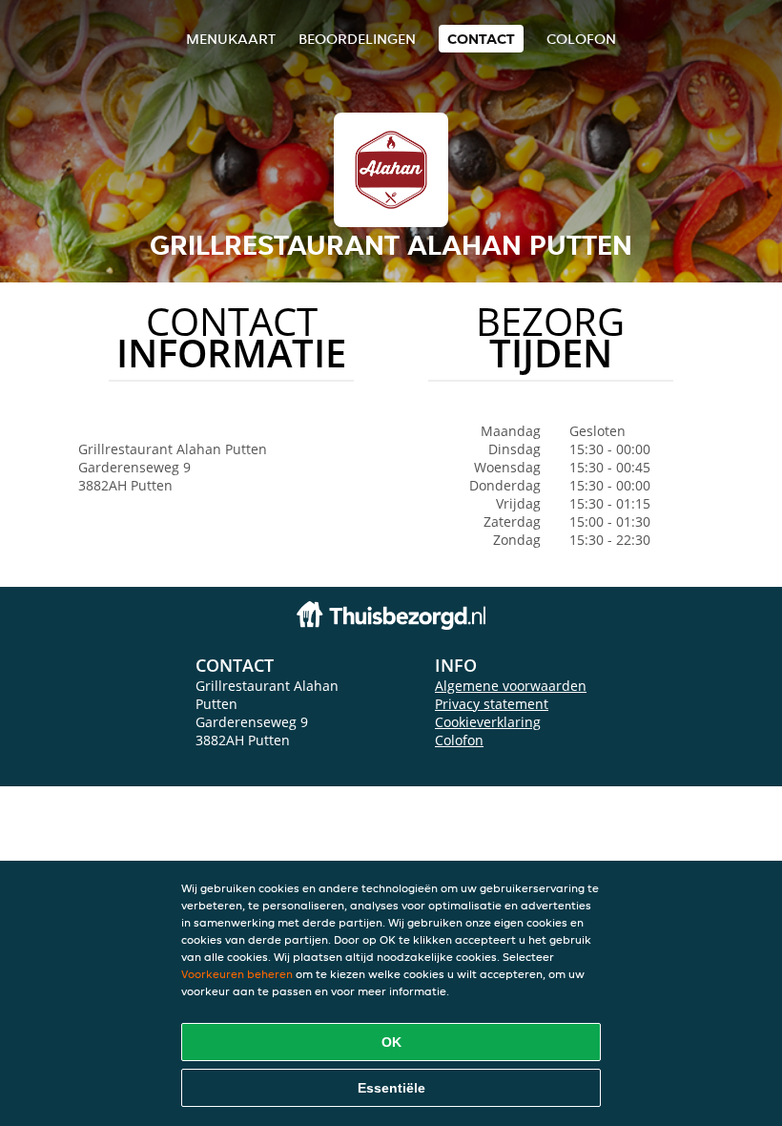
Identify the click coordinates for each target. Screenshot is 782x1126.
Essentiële (391, 1087)
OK (391, 1042)
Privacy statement (491, 704)
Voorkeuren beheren (237, 974)
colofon (581, 39)
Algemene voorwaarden (510, 686)
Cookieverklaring (488, 722)
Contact (481, 39)
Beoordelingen (357, 39)
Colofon (459, 740)
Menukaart (231, 39)
